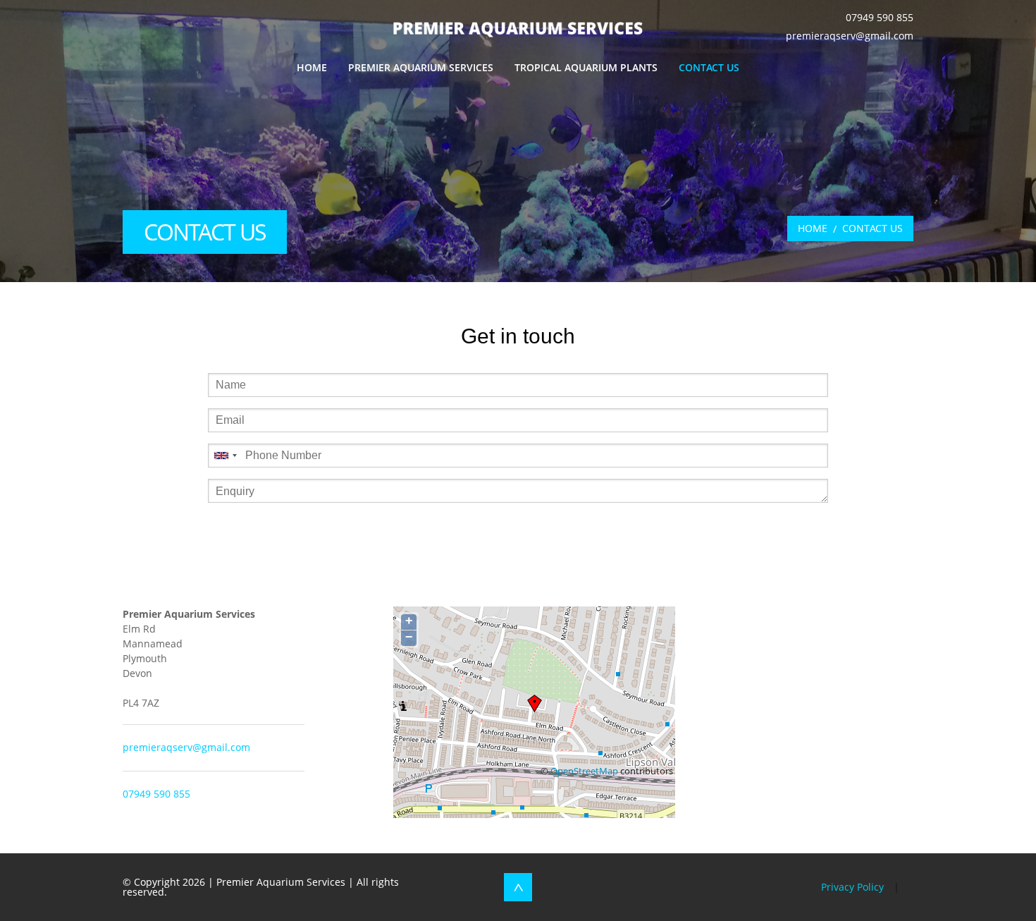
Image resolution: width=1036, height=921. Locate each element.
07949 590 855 (879, 17)
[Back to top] (518, 887)
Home (312, 67)
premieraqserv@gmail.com (849, 35)
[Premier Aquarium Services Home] (518, 28)
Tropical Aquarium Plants (586, 67)
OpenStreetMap (584, 770)
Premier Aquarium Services (420, 67)
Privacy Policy (852, 886)
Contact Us (709, 67)
